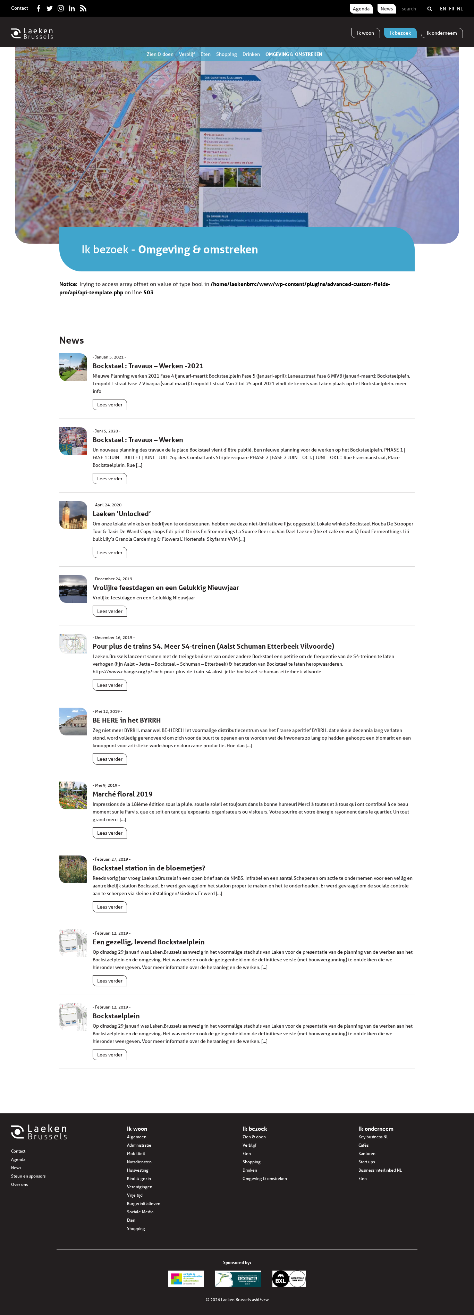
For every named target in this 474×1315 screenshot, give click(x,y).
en (443, 9)
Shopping (226, 54)
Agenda (361, 9)
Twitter (49, 7)
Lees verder (109, 405)
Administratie (139, 1145)
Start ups (366, 1162)
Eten (206, 54)
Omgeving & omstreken (293, 54)
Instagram (60, 7)
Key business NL (373, 1137)
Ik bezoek (105, 249)
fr (451, 9)
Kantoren (366, 1153)
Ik (365, 33)
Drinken (251, 54)
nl (460, 9)
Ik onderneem (375, 1128)
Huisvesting (138, 1170)
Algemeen (136, 1137)
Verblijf (187, 54)
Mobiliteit (136, 1153)
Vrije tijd (135, 1195)
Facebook (38, 7)
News (387, 9)
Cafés (363, 1145)
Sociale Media (140, 1212)
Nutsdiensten (139, 1162)
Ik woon (137, 1128)
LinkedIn (71, 7)
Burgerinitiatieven (143, 1203)
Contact (19, 8)
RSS (82, 7)
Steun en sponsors (28, 1176)
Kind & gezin (139, 1178)
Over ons (19, 1184)
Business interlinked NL (380, 1170)
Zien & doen (160, 54)
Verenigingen (139, 1187)
